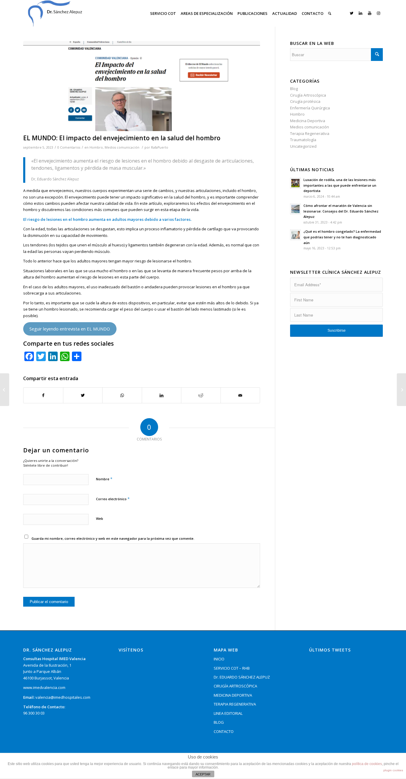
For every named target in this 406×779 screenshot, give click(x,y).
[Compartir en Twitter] (83, 395)
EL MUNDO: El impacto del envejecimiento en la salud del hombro (122, 138)
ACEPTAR (203, 774)
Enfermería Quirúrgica (310, 108)
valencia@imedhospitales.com (62, 697)
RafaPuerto (159, 147)
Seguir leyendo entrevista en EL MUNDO (69, 329)
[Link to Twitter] (351, 13)
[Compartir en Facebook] (43, 395)
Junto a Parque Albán (42, 671)
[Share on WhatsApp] (122, 395)
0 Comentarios (68, 147)
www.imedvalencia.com (44, 687)
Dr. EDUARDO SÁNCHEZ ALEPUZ (242, 677)
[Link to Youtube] (369, 13)
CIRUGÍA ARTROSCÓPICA (235, 686)
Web (99, 518)
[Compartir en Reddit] (201, 395)
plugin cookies (393, 770)
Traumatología (303, 139)
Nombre (104, 478)
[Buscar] (329, 13)
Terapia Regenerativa (309, 133)
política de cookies (367, 764)
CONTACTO (224, 731)
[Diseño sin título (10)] (141, 86)
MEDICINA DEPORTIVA (233, 695)
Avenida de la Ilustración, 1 (47, 665)
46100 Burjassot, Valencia (46, 678)
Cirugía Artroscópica (308, 95)
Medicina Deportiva (307, 120)
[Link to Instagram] (378, 13)
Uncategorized (303, 146)
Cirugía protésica (305, 101)
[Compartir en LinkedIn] (161, 395)
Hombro (96, 147)
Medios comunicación (122, 147)
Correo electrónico (113, 498)
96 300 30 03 (34, 713)
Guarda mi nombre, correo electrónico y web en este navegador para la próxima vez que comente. (113, 538)
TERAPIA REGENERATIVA (235, 704)
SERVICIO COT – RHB (232, 668)
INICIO (219, 659)
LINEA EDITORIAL (228, 713)
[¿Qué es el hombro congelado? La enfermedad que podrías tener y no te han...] (4, 389)
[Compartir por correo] (240, 395)
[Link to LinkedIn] (360, 13)
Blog (294, 88)
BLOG (219, 722)
